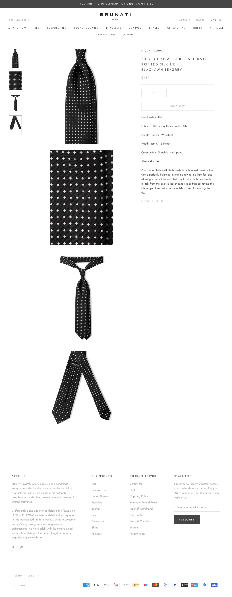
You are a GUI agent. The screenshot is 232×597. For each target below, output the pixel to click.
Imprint (134, 528)
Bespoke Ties (57, 28)
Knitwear (217, 28)
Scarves (135, 28)
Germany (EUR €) (19, 20)
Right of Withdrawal (141, 509)
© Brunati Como (25, 585)
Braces (154, 28)
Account (185, 20)
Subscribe (187, 519)
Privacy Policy (137, 534)
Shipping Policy (139, 496)
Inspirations (106, 34)
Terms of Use (137, 515)
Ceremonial (176, 28)
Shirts (197, 28)
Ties (37, 28)
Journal (129, 34)
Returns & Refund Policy (144, 503)
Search (200, 20)
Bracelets (113, 28)
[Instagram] (21, 547)
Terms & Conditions (141, 521)
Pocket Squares (86, 28)
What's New (17, 28)
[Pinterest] (162, 201)
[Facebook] (153, 201)
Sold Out (177, 106)
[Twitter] (157, 201)
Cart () (217, 20)
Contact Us (136, 484)
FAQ (132, 490)
